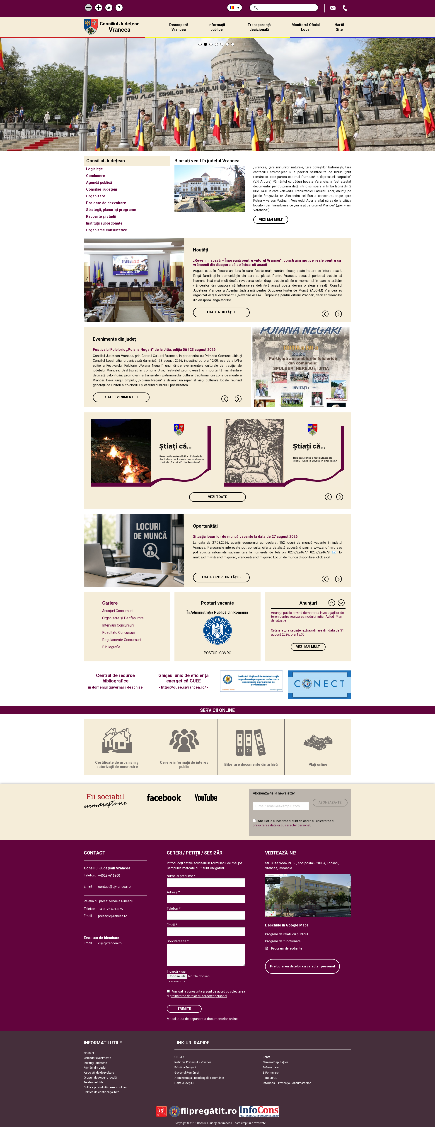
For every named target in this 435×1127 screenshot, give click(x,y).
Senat (266, 1057)
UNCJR (179, 1057)
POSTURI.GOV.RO (217, 653)
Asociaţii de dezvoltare (99, 1072)
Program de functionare (283, 941)
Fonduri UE (270, 1077)
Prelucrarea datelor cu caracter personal (302, 966)
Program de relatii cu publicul (286, 934)
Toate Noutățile (221, 312)
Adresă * (173, 892)
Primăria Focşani (185, 1067)
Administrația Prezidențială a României (199, 1077)
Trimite (184, 1009)
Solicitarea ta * (178, 941)
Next (338, 314)
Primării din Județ (95, 1067)
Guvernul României (186, 1072)
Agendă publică (99, 182)
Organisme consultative (106, 230)
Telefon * (174, 909)
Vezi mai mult (271, 220)
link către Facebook (164, 800)
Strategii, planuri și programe (111, 210)
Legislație (94, 169)
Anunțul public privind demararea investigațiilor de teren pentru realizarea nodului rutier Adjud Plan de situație (307, 617)
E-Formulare (270, 1072)
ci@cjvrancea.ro (110, 943)
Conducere (95, 176)
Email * (172, 925)
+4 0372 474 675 (110, 909)
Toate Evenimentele (121, 397)
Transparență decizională (259, 27)
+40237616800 (109, 876)
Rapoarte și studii (101, 216)
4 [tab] (216, 44)
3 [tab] (211, 44)
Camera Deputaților (275, 1062)
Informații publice (216, 27)
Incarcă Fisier (177, 971)
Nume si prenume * (181, 876)
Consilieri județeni (101, 189)
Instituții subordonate (104, 223)
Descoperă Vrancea (178, 27)
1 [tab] (200, 44)
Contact (89, 1053)
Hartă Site (339, 27)
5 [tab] (221, 44)
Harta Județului (184, 1083)
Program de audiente (286, 948)
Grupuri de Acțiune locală (100, 1077)
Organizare (95, 196)
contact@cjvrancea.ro (114, 887)
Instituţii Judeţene (95, 1063)
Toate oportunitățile (221, 577)
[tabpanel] (217, 94)
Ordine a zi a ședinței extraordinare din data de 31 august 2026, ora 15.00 (307, 632)
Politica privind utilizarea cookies (105, 1087)
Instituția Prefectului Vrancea (192, 1062)
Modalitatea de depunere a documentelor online (202, 1019)
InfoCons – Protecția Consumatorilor (287, 1083)
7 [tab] (232, 44)
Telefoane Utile (93, 1082)
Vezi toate (217, 497)
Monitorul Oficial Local (306, 27)
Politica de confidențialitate (101, 1092)
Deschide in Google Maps (287, 925)
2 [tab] (205, 44)
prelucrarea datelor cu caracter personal (281, 825)
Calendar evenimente (97, 1058)
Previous (325, 314)
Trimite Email (333, 8)
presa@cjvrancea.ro (112, 916)
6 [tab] (227, 44)
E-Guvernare (270, 1067)
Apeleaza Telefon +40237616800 (345, 8)
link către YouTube (205, 800)
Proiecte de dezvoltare (106, 203)
